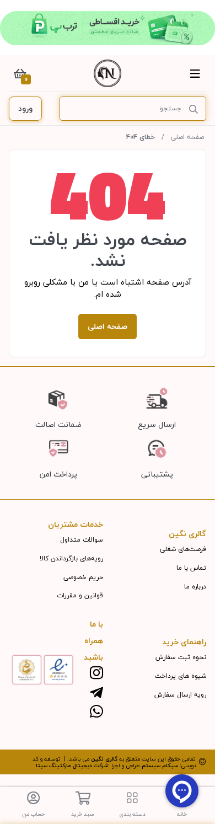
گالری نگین (104, 758)
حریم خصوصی (83, 577)
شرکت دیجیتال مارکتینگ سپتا (72, 765)
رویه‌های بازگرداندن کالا (71, 558)
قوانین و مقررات (80, 595)
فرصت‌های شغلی (183, 549)
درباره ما (195, 586)
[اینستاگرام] (96, 673)
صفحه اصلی (187, 137)
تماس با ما (191, 568)
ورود (25, 108)
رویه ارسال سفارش (180, 694)
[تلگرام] (96, 693)
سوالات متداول (81, 539)
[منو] (195, 73)
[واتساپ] (96, 712)
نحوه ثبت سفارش (180, 657)
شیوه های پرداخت (180, 676)
